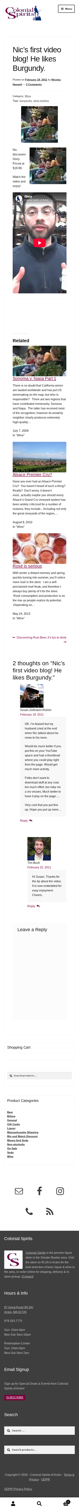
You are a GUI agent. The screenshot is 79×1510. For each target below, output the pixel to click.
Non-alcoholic (16, 1144)
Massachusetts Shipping (22, 1132)
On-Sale (12, 1148)
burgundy (26, 100)
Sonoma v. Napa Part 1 (34, 378)
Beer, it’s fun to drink (53, 639)
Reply (24, 820)
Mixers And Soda (17, 1140)
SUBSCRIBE (15, 1397)
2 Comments (34, 84)
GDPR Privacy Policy (18, 1489)
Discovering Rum (28, 638)
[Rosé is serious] (40, 548)
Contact (27, 1276)
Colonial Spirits (36, 1252)
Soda (10, 1152)
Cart (61, 1500)
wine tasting (41, 100)
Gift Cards (13, 1124)
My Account (13, 1504)
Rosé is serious (27, 566)
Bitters (11, 1116)
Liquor (11, 1128)
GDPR (45, 1479)
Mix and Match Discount (22, 1136)
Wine (28, 96)
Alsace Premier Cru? (32, 474)
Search (39, 1504)
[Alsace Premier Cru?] (40, 457)
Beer (10, 1112)
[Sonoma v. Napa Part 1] (40, 355)
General (12, 1120)
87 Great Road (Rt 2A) (18, 1307)
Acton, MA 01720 (15, 1312)
